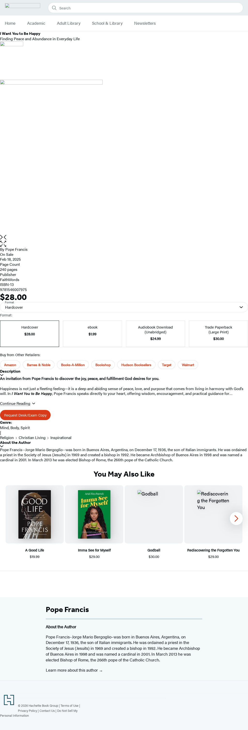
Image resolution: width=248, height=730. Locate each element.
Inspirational (60, 437)
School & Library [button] (107, 23)
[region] (124, 522)
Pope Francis (16, 249)
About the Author (15, 442)
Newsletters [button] (145, 23)
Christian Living (32, 437)
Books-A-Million (73, 364)
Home (10, 23)
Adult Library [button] (68, 23)
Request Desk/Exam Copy (25, 414)
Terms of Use (69, 705)
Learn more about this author (72, 670)
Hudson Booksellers (136, 364)
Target (166, 364)
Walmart (188, 364)
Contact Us (47, 710)
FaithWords (9, 279)
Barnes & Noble (38, 364)
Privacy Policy (27, 710)
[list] (124, 157)
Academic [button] (36, 23)
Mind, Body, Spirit (15, 427)
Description (10, 371)
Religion (7, 437)
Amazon (10, 364)
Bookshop (103, 364)
